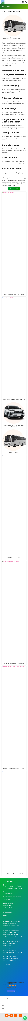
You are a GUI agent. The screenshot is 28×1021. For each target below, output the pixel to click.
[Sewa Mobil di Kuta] (14, 905)
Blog (3, 1005)
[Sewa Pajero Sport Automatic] (14, 943)
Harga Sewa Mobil (6, 998)
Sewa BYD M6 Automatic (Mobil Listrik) (14, 558)
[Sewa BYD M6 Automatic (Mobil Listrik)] (14, 505)
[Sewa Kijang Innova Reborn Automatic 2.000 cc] (14, 937)
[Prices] (11, 1015)
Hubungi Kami (5, 1012)
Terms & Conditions (6, 1002)
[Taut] (2, 2)
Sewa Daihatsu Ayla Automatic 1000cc (14, 874)
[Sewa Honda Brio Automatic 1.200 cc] (14, 926)
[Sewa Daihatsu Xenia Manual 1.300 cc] (14, 923)
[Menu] (22, 2)
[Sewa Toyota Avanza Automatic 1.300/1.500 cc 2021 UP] (14, 953)
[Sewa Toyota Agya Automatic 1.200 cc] (14, 948)
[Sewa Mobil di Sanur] (14, 912)
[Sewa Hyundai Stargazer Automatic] (14, 934)
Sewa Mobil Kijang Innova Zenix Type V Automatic (14, 426)
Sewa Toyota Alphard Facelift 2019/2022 (14, 399)
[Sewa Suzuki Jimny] (14, 946)
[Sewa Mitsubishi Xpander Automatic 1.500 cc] (14, 939)
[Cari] (26, 2)
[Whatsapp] (20, 1015)
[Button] (25, 1018)
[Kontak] (15, 1015)
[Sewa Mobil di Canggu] (14, 908)
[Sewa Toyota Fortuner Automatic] (14, 956)
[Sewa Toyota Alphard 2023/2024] (14, 950)
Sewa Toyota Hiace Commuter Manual (14, 663)
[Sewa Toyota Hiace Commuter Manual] (14, 958)
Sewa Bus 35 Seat (14, 452)
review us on (10, 991)
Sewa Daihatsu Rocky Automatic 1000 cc (14, 768)
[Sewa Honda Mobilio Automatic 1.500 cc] (14, 932)
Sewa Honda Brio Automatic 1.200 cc (14, 294)
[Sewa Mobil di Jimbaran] (14, 910)
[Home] (7, 1015)
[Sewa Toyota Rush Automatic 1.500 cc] (14, 961)
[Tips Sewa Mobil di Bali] (14, 903)
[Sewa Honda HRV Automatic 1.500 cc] (14, 928)
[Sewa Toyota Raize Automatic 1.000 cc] (14, 941)
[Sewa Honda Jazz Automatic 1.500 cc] (14, 930)
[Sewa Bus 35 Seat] (14, 919)
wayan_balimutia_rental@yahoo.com (13, 896)
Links (3, 1008)
